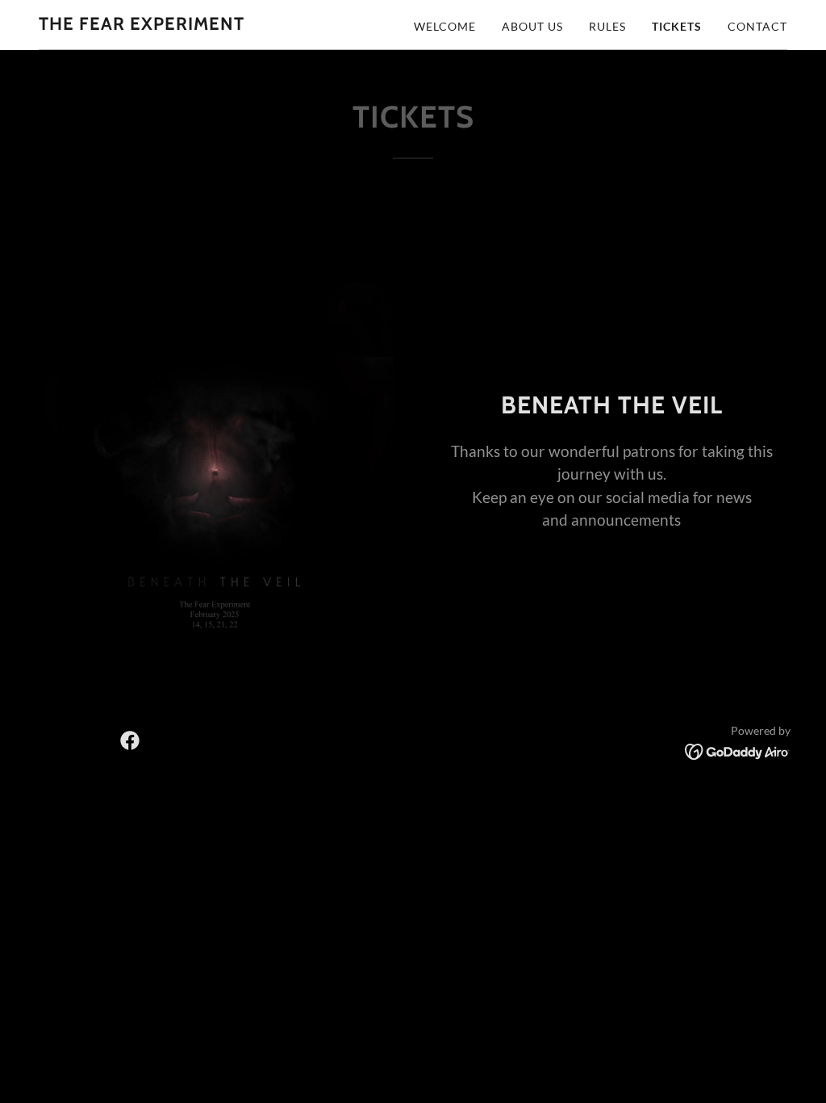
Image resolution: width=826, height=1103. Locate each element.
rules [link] (607, 26)
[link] (141, 24)
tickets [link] (677, 26)
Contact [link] (757, 26)
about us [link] (532, 26)
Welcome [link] (445, 26)
